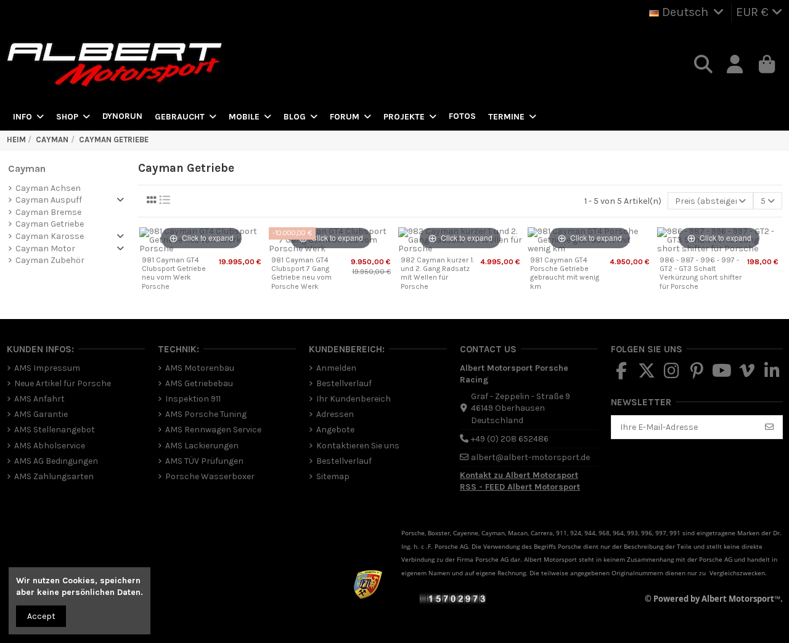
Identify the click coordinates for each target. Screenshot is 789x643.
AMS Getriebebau (199, 383)
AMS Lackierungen (202, 445)
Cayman (27, 168)
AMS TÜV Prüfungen (204, 461)
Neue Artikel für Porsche (62, 383)
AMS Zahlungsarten (54, 476)
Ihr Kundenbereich (353, 399)
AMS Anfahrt (39, 399)
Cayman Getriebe (49, 224)
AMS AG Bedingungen (56, 461)
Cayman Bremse (48, 212)
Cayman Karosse (49, 236)
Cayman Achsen (48, 188)
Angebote (335, 429)
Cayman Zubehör (49, 260)
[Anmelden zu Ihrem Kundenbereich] (735, 65)
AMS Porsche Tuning (206, 414)
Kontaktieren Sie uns (357, 445)
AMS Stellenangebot (54, 429)
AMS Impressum (47, 368)
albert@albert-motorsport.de (530, 457)
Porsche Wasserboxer (210, 476)
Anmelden (336, 368)
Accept (41, 616)
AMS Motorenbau (199, 368)
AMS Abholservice (49, 445)
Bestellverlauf (344, 383)
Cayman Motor (45, 248)
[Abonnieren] (769, 427)
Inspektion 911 (193, 399)
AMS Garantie (41, 414)
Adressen (335, 414)
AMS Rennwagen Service (213, 429)
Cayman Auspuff (48, 200)
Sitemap (333, 476)
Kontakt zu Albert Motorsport (519, 475)
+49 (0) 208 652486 (510, 439)
